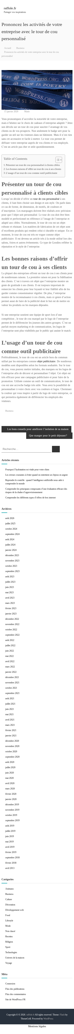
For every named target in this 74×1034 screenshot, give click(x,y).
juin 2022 (9, 650)
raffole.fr (10, 8)
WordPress (48, 1018)
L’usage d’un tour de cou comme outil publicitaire (31, 173)
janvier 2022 (11, 672)
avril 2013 (9, 868)
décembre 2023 (12, 555)
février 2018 (10, 863)
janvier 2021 (11, 735)
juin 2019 (9, 836)
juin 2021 (9, 709)
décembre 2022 (12, 619)
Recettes (9, 936)
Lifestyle (9, 920)
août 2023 (9, 576)
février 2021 (10, 730)
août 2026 (9, 518)
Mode (8, 926)
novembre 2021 (12, 682)
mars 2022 (10, 666)
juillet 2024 (10, 544)
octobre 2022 (11, 629)
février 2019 (10, 852)
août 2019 (9, 825)
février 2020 (10, 794)
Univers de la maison (14, 957)
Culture (8, 899)
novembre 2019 (12, 809)
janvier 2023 (11, 613)
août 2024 (9, 539)
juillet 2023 (10, 582)
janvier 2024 (11, 550)
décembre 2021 (12, 677)
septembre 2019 (12, 820)
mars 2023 (10, 603)
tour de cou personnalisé (46, 198)
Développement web (14, 910)
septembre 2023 (12, 571)
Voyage (8, 963)
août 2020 (9, 762)
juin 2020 (9, 772)
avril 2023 (9, 597)
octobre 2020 (11, 751)
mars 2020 (10, 788)
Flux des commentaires (15, 994)
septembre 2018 (12, 857)
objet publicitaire (46, 361)
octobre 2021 (11, 688)
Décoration (10, 904)
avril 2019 (9, 847)
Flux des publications (14, 989)
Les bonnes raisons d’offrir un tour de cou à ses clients (33, 169)
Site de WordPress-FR (15, 999)
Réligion (9, 941)
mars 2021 (10, 725)
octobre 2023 (11, 566)
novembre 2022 (12, 624)
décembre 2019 (12, 804)
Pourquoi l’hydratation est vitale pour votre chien (27, 469)
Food (7, 915)
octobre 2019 (11, 815)
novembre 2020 (12, 746)
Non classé (10, 931)
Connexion (10, 983)
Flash (62, 1014)
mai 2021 (9, 714)
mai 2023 (9, 592)
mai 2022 (9, 656)
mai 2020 (9, 778)
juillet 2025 (10, 523)
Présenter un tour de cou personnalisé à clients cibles (33, 165)
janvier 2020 (11, 799)
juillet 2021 (10, 703)
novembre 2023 (12, 560)
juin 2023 (9, 587)
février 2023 (10, 608)
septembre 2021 (12, 693)
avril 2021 (9, 719)
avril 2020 (9, 783)
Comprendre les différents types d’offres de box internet (30, 497)
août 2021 (9, 698)
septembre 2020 (12, 756)
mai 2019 (9, 841)
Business (20, 48)
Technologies (11, 952)
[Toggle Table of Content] (57, 160)
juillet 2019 (10, 831)
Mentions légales (37, 1026)
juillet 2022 (10, 645)
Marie (27, 111)
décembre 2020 (12, 741)
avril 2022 (9, 661)
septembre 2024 (12, 534)
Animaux (9, 888)
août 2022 (9, 640)
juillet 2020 (10, 767)
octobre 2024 (11, 529)
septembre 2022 (12, 635)
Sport (7, 947)
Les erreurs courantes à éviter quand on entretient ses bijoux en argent (36, 475)
